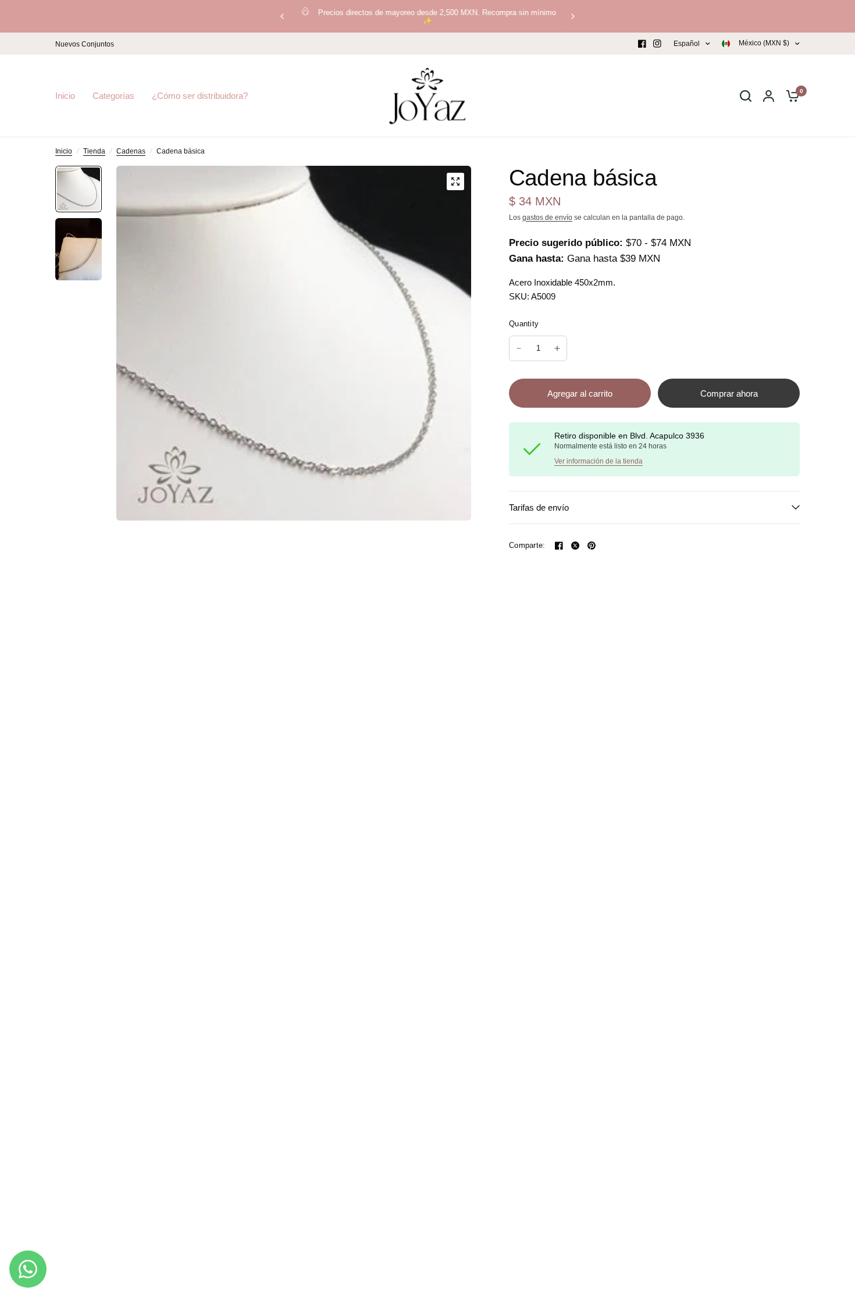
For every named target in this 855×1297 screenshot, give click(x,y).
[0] (790, 96)
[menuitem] (87, 44)
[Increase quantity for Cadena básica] (557, 348)
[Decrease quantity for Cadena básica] (519, 348)
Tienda (94, 151)
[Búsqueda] (745, 96)
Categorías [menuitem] (113, 96)
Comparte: (527, 545)
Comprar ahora (729, 393)
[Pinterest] (591, 546)
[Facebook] (642, 43)
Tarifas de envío (539, 507)
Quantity (524, 323)
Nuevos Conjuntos (84, 44)
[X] (575, 546)
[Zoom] (455, 181)
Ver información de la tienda (598, 461)
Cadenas (130, 151)
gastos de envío (547, 217)
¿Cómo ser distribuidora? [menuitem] (200, 96)
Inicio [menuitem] (65, 96)
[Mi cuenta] (768, 96)
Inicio (63, 151)
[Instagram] (657, 43)
